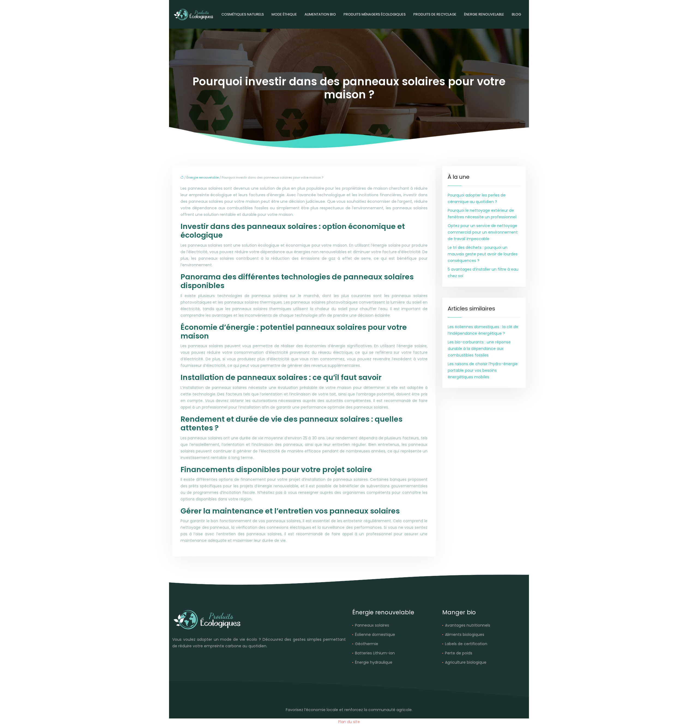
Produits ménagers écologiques (375, 14)
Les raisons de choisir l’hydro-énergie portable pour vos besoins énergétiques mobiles (483, 370)
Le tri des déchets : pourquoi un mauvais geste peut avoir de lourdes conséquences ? (483, 254)
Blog (516, 14)
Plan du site (349, 721)
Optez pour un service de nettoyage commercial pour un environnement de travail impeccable (483, 232)
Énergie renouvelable (484, 14)
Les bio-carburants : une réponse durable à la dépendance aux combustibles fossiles (479, 348)
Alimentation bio (320, 14)
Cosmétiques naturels (242, 14)
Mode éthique (284, 14)
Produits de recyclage (434, 14)
